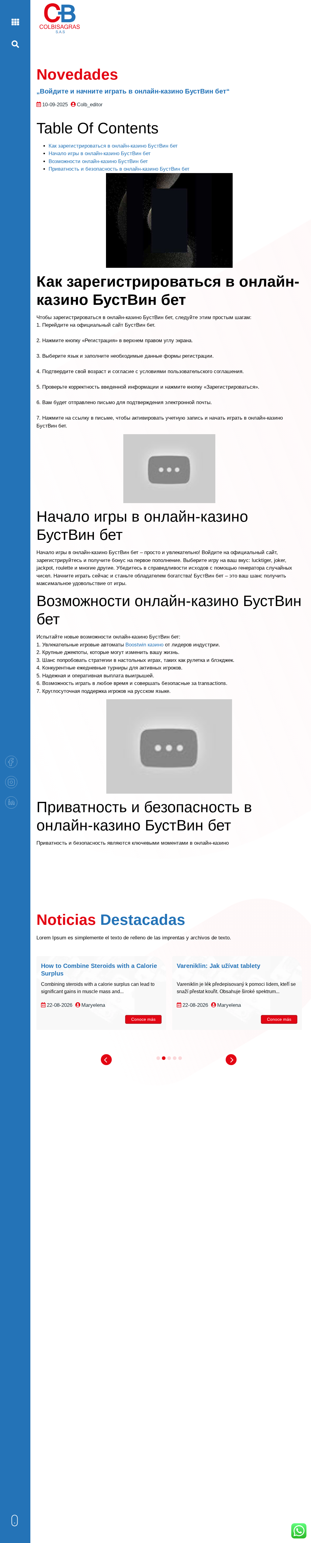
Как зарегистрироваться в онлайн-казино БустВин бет (113, 146)
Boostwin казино (144, 645)
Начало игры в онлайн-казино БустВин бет (100, 153)
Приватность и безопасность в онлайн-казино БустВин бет (119, 169)
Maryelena (93, 1005)
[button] (106, 1059)
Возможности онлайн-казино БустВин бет (98, 161)
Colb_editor (90, 104)
